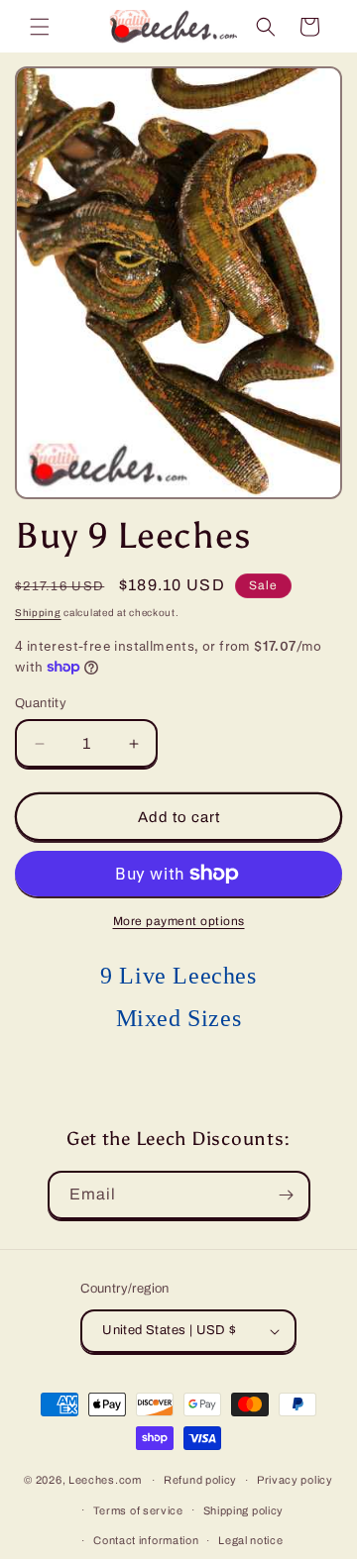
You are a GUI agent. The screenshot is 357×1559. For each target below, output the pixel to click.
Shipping (38, 612)
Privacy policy (295, 1480)
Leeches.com (105, 1480)
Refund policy (200, 1480)
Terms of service (138, 1510)
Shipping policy (244, 1510)
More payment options (179, 921)
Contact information (145, 1540)
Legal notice (250, 1540)
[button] (39, 27)
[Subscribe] (286, 1195)
